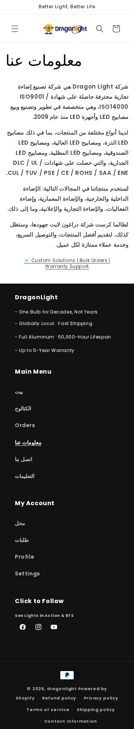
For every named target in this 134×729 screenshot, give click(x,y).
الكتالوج (23, 408)
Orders (25, 425)
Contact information (70, 721)
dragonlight (62, 689)
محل (20, 523)
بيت (19, 391)
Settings (27, 573)
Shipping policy (96, 710)
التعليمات (25, 476)
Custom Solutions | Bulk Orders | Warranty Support (67, 263)
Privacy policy (101, 698)
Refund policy (59, 698)
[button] (15, 29)
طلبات (22, 540)
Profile (24, 556)
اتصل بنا (23, 459)
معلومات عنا (28, 442)
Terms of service (47, 710)
